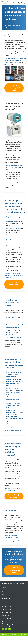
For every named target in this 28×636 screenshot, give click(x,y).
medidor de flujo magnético (14, 40)
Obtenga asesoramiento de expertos (14, 284)
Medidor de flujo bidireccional (14, 237)
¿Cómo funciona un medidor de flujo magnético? (13, 106)
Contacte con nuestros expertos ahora (14, 570)
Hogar (7, 27)
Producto (4, 587)
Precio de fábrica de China (13, 257)
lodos (15, 48)
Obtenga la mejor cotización (14, 496)
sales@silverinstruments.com (10, 621)
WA (15, 634)
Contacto (4, 601)
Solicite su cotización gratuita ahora (14, 88)
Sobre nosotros (6, 598)
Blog (3, 594)
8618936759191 (7, 615)
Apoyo (3, 591)
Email (6, 634)
